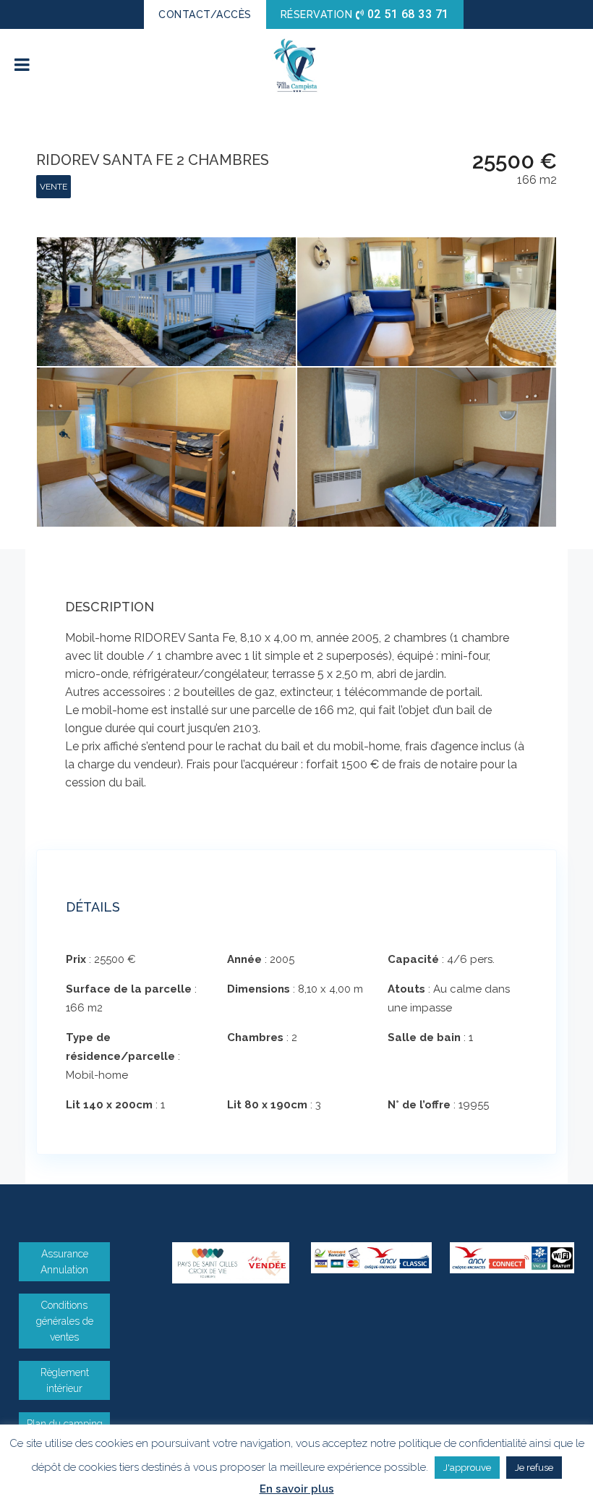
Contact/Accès (205, 14)
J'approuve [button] (467, 1467)
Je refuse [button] (534, 1467)
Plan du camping (65, 1424)
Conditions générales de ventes (64, 1321)
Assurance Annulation (64, 1261)
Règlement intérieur (64, 1380)
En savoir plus (297, 1488)
